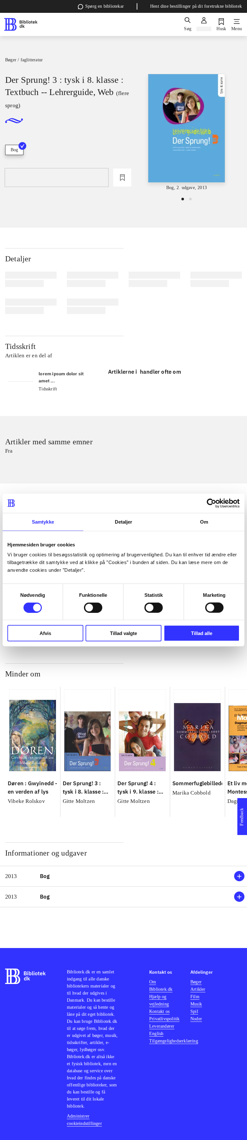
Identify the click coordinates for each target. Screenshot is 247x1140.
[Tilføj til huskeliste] (122, 178)
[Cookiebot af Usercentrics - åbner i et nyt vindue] (211, 503)
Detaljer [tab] (124, 521)
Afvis (45, 633)
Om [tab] (204, 521)
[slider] (186, 132)
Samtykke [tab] (43, 521)
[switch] (93, 607)
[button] (123, 876)
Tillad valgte (123, 633)
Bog (14, 149)
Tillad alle (201, 633)
